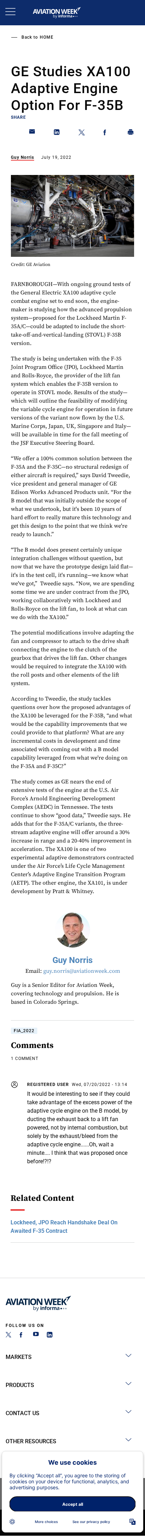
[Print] (131, 133)
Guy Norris (22, 157)
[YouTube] (36, 1335)
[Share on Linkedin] (57, 133)
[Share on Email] (32, 133)
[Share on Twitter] (81, 133)
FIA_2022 (24, 1030)
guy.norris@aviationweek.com (81, 971)
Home (46, 37)
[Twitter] (8, 1335)
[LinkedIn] (49, 1335)
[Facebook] (22, 1335)
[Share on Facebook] (106, 133)
